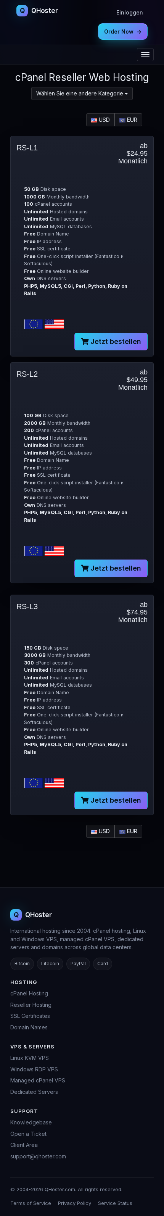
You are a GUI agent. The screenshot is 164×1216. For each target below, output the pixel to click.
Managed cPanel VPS (37, 1080)
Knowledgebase (31, 1122)
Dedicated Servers (34, 1092)
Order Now (122, 31)
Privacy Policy (74, 1203)
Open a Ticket (28, 1134)
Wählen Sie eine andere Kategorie (80, 93)
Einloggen (129, 12)
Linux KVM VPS (29, 1058)
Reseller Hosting (30, 1005)
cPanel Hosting (29, 993)
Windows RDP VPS (34, 1069)
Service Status (115, 1203)
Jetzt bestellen (114, 341)
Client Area (24, 1145)
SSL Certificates (30, 1016)
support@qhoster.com (38, 1156)
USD (103, 119)
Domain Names (29, 1027)
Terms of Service (30, 1203)
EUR (131, 119)
